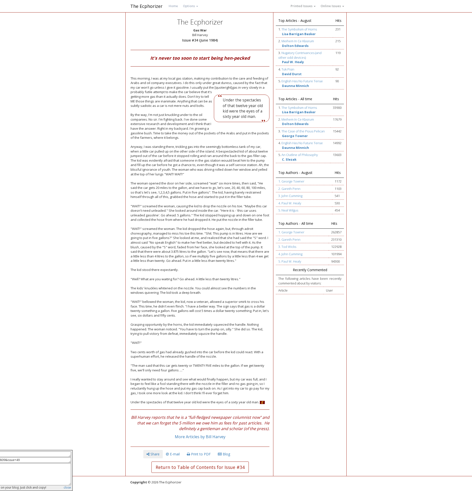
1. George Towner (291, 181)
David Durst (292, 74)
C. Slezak (289, 159)
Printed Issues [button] (302, 6)
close (67, 487)
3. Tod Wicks (287, 246)
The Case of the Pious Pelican (303, 131)
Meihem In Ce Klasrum (297, 41)
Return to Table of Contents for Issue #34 (200, 467)
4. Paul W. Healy (289, 203)
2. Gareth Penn (289, 188)
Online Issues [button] (331, 6)
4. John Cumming (290, 254)
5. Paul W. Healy (289, 261)
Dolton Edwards (295, 45)
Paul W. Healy (293, 62)
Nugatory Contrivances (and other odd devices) (300, 55)
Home (173, 6)
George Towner (295, 136)
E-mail (174, 454)
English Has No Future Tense (302, 81)
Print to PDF (200, 454)
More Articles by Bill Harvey (200, 436)
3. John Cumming (290, 196)
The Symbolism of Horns (299, 29)
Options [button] (189, 6)
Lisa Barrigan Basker (299, 34)
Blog (226, 454)
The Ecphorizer (146, 6)
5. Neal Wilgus (288, 210)
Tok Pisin (287, 69)
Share (154, 454)
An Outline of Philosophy (299, 155)
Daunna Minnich (295, 86)
